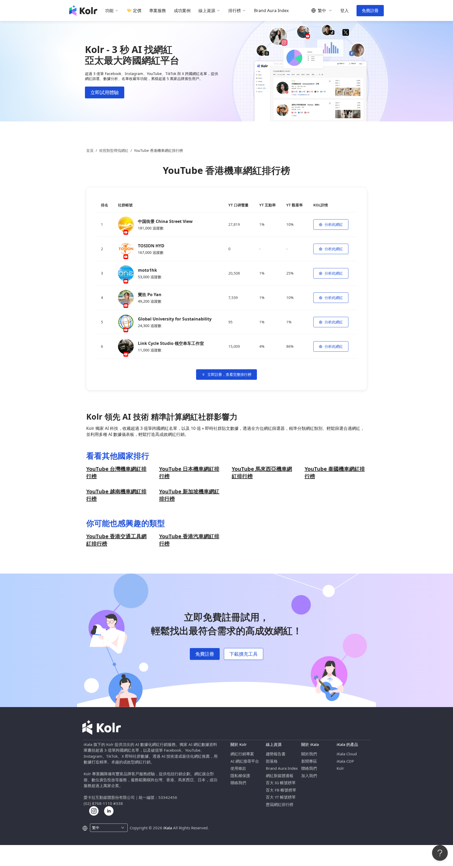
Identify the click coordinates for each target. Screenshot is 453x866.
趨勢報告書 (275, 753)
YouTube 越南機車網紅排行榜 (116, 495)
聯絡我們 (238, 782)
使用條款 (238, 768)
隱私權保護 (240, 775)
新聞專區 (309, 761)
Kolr (340, 768)
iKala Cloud (347, 753)
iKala (167, 827)
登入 (344, 10)
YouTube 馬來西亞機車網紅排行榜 (262, 472)
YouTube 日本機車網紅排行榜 (189, 472)
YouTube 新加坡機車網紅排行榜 (189, 495)
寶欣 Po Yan (149, 294)
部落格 (272, 761)
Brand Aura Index (271, 10)
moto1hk (147, 270)
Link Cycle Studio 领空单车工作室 (171, 343)
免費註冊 (370, 10)
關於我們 (309, 753)
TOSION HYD (151, 246)
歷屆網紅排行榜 (279, 804)
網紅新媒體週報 (279, 775)
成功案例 (182, 10)
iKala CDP (345, 761)
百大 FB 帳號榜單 (281, 790)
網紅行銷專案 (242, 753)
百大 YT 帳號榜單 (281, 797)
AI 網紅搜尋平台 (244, 761)
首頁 (90, 150)
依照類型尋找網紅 (113, 150)
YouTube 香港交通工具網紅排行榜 (116, 540)
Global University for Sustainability (175, 319)
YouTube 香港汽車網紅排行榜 (189, 540)
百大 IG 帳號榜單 (281, 782)
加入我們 (309, 775)
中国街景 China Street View (165, 221)
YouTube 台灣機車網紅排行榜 (116, 472)
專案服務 (157, 10)
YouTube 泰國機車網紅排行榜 (335, 472)
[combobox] (106, 828)
